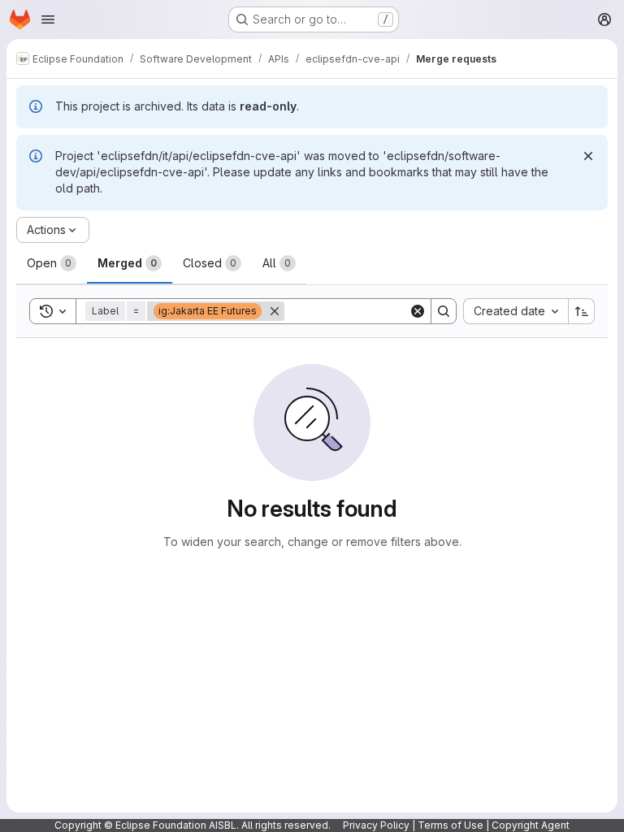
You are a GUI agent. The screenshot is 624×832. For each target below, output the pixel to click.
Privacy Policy (376, 825)
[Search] (444, 311)
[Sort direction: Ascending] (582, 311)
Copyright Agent (531, 825)
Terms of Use (450, 825)
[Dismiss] (588, 156)
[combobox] (515, 311)
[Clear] (417, 311)
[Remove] (274, 311)
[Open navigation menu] (48, 19)
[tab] (51, 263)
